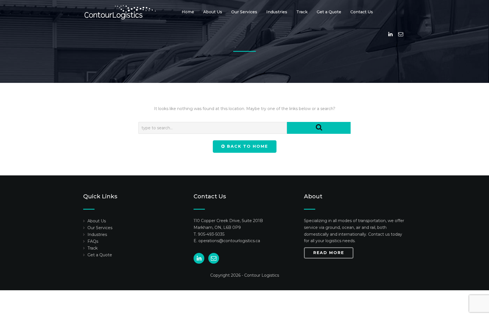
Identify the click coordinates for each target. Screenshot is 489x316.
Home (188, 11)
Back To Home (246, 146)
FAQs (92, 241)
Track (302, 11)
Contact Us (361, 11)
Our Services (244, 11)
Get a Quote (329, 11)
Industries (276, 11)
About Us (212, 11)
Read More (328, 252)
